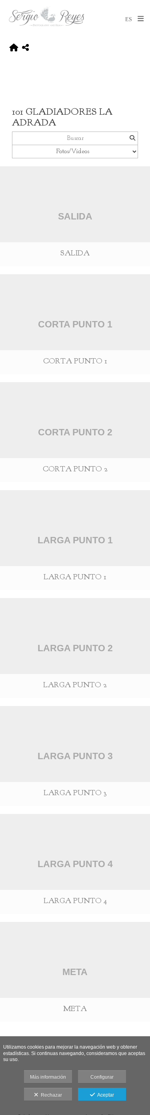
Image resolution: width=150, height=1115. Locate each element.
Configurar (102, 1077)
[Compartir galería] (25, 48)
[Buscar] (132, 138)
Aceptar (104, 1095)
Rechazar (50, 1095)
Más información (48, 1077)
